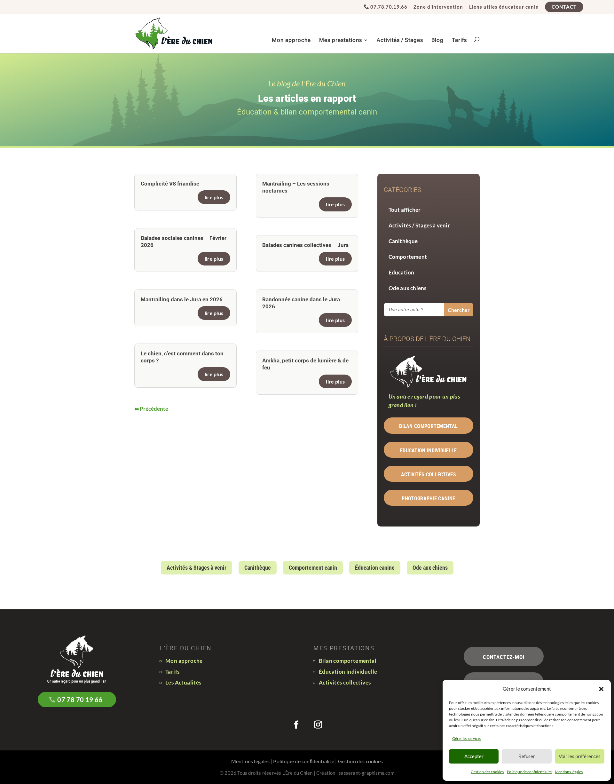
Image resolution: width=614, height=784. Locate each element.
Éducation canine (375, 567)
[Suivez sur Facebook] (296, 725)
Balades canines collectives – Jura (305, 245)
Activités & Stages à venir (196, 567)
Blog (437, 40)
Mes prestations (340, 40)
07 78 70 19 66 (80, 699)
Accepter (474, 756)
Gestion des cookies (487, 771)
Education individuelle (428, 450)
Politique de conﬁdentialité (303, 761)
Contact (564, 7)
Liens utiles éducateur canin (504, 7)
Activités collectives (428, 474)
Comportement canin (313, 567)
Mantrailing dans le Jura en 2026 (182, 299)
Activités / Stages (400, 40)
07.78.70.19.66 (388, 7)
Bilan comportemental (428, 426)
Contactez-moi (504, 657)
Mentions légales (569, 771)
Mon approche (291, 40)
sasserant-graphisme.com (366, 773)
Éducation (401, 272)
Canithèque (403, 241)
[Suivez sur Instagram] (318, 725)
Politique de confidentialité (529, 771)
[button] (601, 689)
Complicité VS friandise (170, 183)
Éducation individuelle (348, 671)
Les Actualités (183, 682)
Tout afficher (405, 209)
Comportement (408, 256)
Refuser (526, 756)
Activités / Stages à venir (419, 225)
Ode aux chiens (408, 288)
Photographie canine (428, 498)
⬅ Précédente (151, 408)
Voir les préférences (580, 756)
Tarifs (459, 40)
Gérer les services (466, 738)
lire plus (214, 197)
